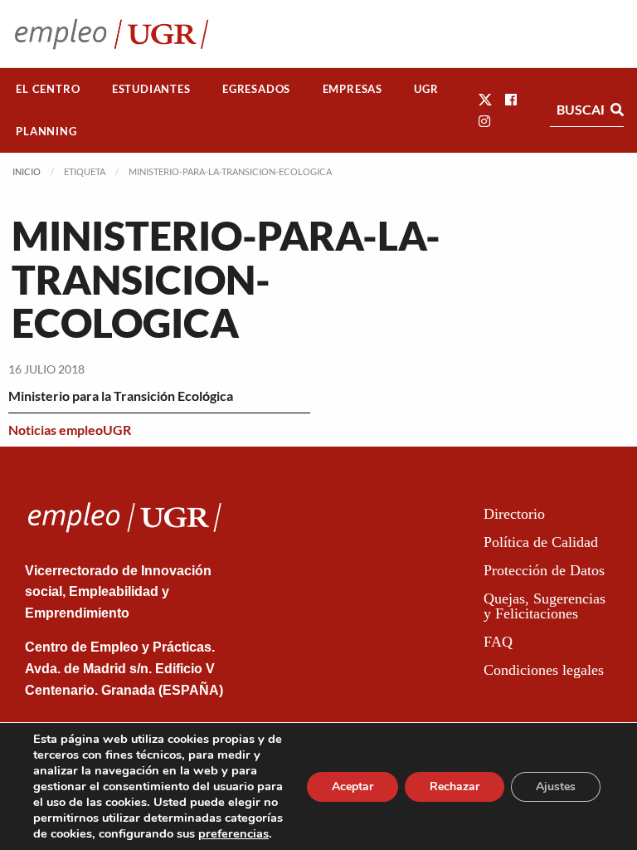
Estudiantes (151, 88)
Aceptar (352, 786)
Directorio (514, 514)
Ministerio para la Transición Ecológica (120, 395)
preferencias (233, 833)
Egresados (256, 88)
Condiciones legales (544, 670)
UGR (426, 88)
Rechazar (454, 786)
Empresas (352, 88)
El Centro (48, 88)
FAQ (498, 641)
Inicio (26, 171)
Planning (46, 131)
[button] (485, 99)
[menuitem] (48, 89)
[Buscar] (617, 109)
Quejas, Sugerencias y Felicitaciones (544, 606)
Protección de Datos (544, 570)
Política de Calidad (541, 542)
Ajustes (556, 786)
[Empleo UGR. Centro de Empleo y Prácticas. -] (112, 34)
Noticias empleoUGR (69, 429)
